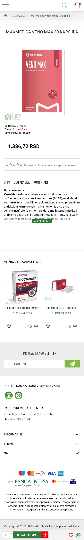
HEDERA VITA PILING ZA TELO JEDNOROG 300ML (61, 307)
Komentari (41, 182)
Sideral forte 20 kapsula (23, 307)
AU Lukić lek (20, 129)
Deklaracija (22, 182)
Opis (7, 182)
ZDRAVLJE (19, 15)
